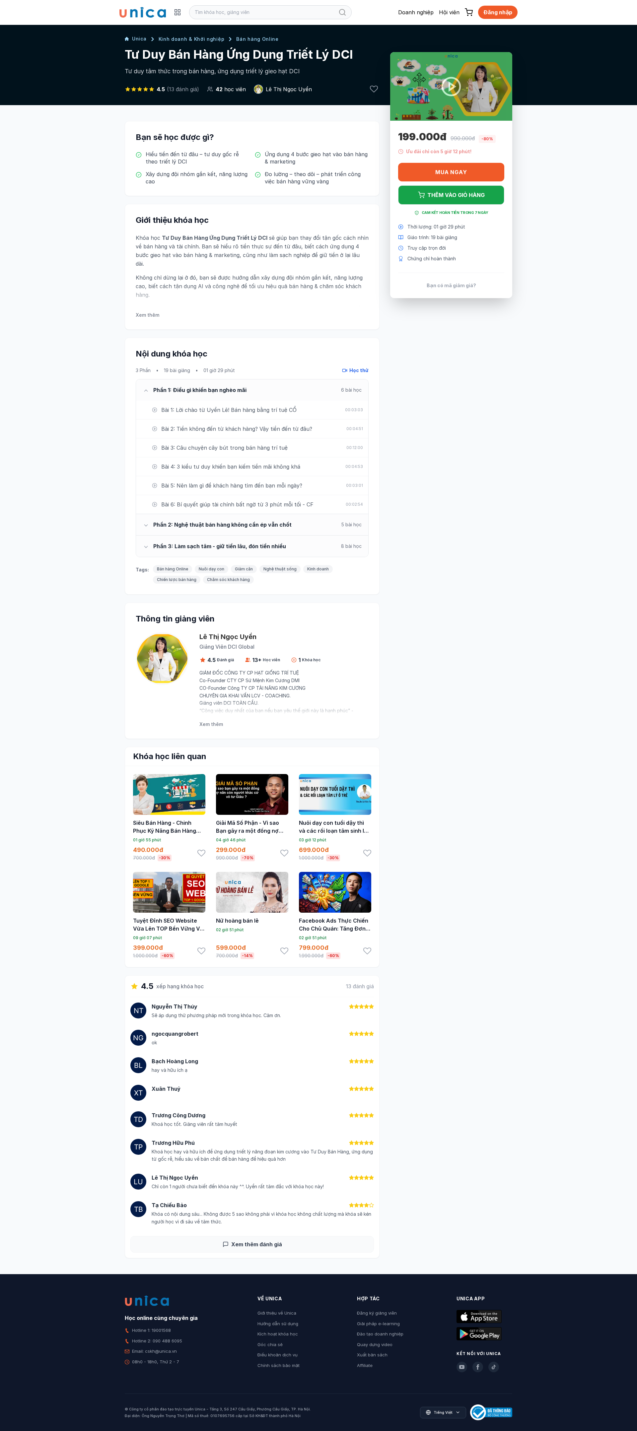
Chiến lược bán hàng (176, 579)
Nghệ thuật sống (280, 568)
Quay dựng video (374, 1344)
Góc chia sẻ (270, 1344)
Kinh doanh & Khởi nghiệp (192, 39)
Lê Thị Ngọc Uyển (289, 89)
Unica (139, 38)
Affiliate (365, 1365)
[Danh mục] (177, 12)
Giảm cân (244, 568)
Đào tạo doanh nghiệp (380, 1333)
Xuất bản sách (372, 1354)
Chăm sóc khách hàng (228, 579)
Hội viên (449, 12)
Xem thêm (147, 315)
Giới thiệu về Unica (276, 1313)
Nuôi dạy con (211, 568)
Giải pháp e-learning (378, 1323)
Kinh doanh (318, 568)
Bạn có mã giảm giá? (451, 285)
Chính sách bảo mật (278, 1365)
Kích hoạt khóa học (277, 1333)
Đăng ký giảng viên (377, 1313)
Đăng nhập (497, 12)
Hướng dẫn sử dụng (277, 1323)
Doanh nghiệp (416, 12)
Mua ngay (451, 172)
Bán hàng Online (257, 39)
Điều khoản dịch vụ (277, 1354)
